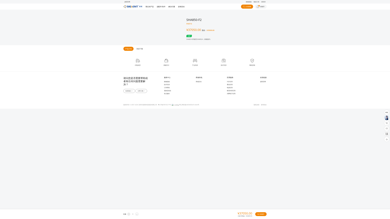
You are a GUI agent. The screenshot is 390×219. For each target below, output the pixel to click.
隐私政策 (256, 105)
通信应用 (230, 84)
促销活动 (181, 6)
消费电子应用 (231, 93)
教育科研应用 (231, 91)
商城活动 (199, 82)
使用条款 (264, 105)
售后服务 (167, 93)
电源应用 (230, 88)
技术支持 (167, 84)
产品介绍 (128, 49)
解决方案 (171, 6)
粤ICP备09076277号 (164, 105)
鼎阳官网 (127, 2)
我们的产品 (150, 6)
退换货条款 (167, 91)
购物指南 (249, 2)
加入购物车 (260, 214)
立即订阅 (140, 91)
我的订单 (256, 2)
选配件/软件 (161, 6)
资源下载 (139, 49)
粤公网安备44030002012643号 (189, 105)
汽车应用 (230, 82)
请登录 (263, 2)
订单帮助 (167, 88)
